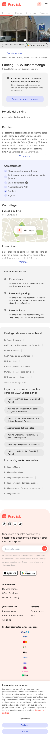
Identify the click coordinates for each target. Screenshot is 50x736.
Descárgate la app (38, 45)
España (12, 57)
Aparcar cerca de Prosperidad (20, 428)
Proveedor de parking (13, 615)
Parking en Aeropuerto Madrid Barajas (21, 483)
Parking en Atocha (12, 493)
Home (4, 57)
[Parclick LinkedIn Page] (9, 524)
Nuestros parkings (11, 597)
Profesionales (9, 611)
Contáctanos (37, 611)
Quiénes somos (9, 589)
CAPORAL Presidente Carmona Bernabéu (22, 345)
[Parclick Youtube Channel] (20, 524)
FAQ (33, 615)
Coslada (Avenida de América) (17, 366)
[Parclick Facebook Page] (15, 524)
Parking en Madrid (12, 467)
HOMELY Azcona (12, 350)
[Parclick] (11, 4)
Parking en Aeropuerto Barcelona (19, 477)
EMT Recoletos (11, 361)
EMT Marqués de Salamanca (17, 377)
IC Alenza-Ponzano (12, 340)
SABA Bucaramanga (39, 57)
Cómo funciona (10, 593)
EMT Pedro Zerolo (23, 372)
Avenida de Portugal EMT (15, 382)
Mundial (8, 372)
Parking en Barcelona (13, 472)
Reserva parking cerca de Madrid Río (23, 444)
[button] (26, 182)
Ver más (23, 156)
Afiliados (6, 619)
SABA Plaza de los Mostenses (17, 356)
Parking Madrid (23, 57)
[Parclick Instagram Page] (4, 524)
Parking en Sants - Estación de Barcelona (22, 488)
